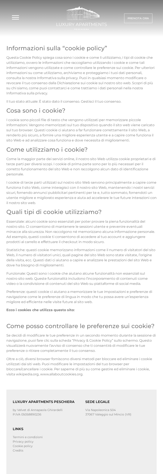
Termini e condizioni (28, 437)
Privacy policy (23, 441)
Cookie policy (23, 446)
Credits (18, 450)
